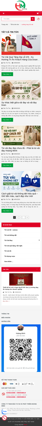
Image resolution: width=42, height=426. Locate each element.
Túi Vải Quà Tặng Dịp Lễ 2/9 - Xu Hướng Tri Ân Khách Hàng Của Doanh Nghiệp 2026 (20, 59)
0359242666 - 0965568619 (16, 393)
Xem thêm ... (8, 261)
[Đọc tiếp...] (6, 301)
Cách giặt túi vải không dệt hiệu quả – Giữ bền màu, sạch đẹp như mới (19, 194)
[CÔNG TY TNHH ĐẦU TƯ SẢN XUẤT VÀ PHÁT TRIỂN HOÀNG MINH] (21, 5)
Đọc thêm (6, 74)
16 (27, 217)
